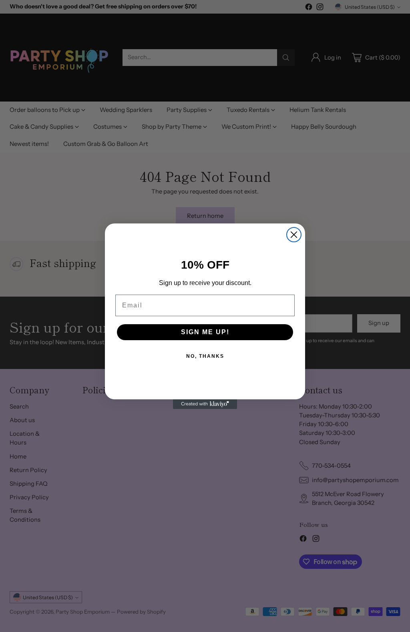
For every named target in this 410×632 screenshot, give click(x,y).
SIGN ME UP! (205, 332)
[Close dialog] (294, 234)
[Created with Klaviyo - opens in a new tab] (205, 404)
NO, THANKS (205, 356)
